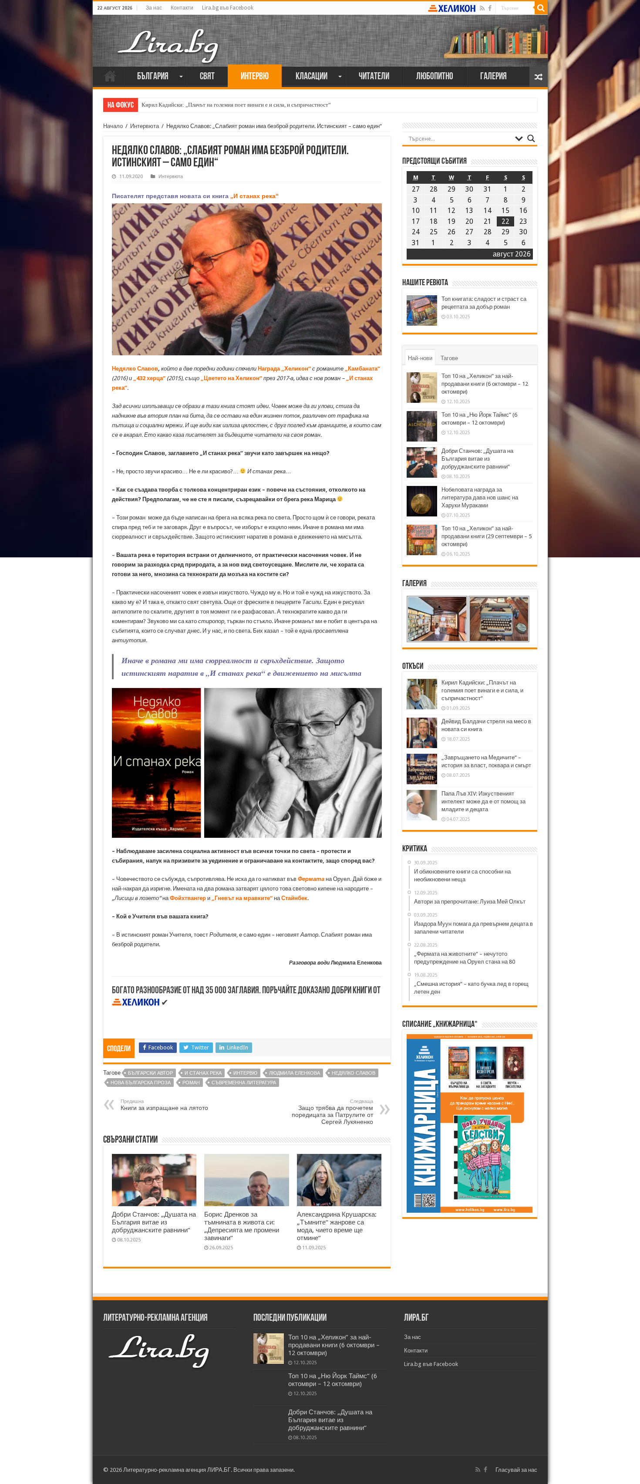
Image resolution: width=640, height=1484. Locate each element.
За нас (154, 8)
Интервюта (144, 126)
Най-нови (420, 358)
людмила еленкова (294, 1073)
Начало (110, 76)
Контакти (182, 8)
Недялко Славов (353, 1073)
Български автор (150, 1073)
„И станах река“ (254, 195)
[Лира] (169, 37)
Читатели (374, 77)
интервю (245, 1073)
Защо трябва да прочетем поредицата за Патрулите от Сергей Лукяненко (332, 1112)
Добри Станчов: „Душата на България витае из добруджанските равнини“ (154, 1222)
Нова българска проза (141, 1083)
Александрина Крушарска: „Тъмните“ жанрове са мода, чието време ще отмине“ (337, 1226)
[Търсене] (541, 7)
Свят (207, 77)
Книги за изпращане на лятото (164, 1105)
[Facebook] (489, 8)
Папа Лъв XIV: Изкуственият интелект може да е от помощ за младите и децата (483, 801)
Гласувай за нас (516, 1470)
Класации (311, 77)
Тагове (449, 358)
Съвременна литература (244, 1083)
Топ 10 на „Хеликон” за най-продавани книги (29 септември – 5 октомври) (486, 536)
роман (191, 1083)
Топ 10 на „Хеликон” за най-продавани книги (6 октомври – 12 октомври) (484, 384)
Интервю (255, 77)
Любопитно (434, 77)
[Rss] (482, 8)
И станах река (203, 1073)
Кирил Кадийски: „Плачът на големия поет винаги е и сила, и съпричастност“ (236, 104)
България (152, 77)
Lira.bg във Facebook (227, 8)
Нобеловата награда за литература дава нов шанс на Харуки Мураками (479, 497)
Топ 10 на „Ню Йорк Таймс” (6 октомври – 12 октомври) (332, 1380)
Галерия (493, 77)
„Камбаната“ (362, 368)
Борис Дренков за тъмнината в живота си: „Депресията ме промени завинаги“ (241, 1226)
